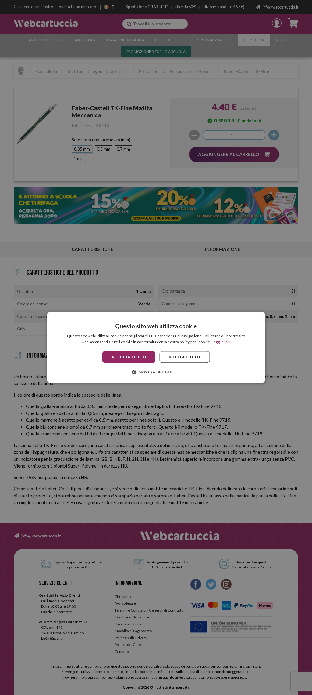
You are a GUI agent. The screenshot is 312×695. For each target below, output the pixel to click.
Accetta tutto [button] (129, 357)
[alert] (156, 347)
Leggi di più (221, 342)
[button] (156, 372)
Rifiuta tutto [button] (184, 357)
